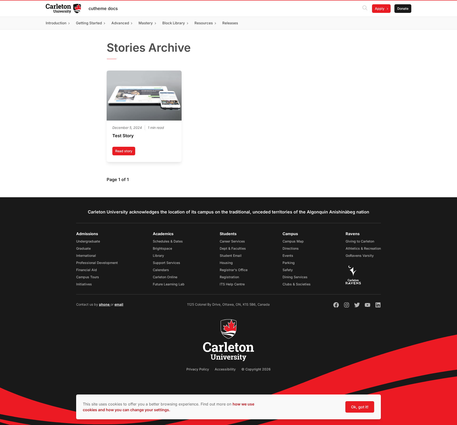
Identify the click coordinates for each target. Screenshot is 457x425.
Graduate (83, 248)
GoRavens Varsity (360, 255)
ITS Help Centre (232, 284)
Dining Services (295, 277)
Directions (291, 248)
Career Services (232, 241)
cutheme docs (103, 8)
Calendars (161, 270)
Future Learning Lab (168, 284)
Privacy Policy (197, 369)
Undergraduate (88, 241)
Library (158, 255)
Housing (226, 263)
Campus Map (293, 241)
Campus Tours (87, 277)
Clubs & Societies (297, 284)
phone (104, 304)
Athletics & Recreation (363, 248)
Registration (229, 277)
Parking (289, 263)
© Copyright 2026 (256, 369)
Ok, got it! (359, 407)
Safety (288, 270)
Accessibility (225, 369)
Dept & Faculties (233, 248)
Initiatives (84, 284)
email (118, 304)
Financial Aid (86, 270)
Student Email (231, 255)
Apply (379, 8)
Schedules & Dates (168, 241)
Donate (402, 8)
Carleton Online (165, 277)
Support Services (166, 263)
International (86, 255)
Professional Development (97, 263)
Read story (125, 152)
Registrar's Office (234, 270)
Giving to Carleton (360, 241)
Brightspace (162, 248)
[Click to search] (365, 8)
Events (288, 255)
